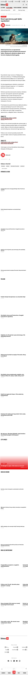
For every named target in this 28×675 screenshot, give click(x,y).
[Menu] (26, 5)
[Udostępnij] (26, 668)
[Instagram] (19, 661)
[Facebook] (8, 661)
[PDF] (9, 159)
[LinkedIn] (14, 661)
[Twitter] (11, 661)
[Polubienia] (2, 669)
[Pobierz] (24, 25)
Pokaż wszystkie (4, 168)
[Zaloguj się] (23, 5)
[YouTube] (17, 661)
